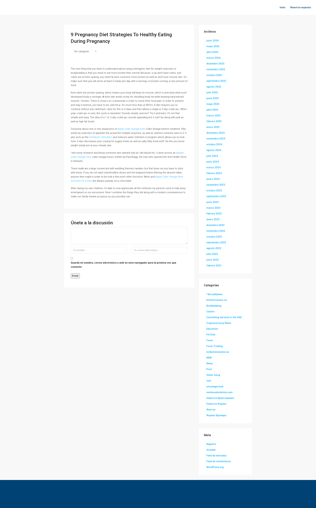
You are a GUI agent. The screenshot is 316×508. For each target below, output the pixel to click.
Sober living (213, 375)
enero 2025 (213, 127)
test (208, 380)
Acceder (211, 449)
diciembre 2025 (215, 63)
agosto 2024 (213, 150)
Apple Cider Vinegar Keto (131, 128)
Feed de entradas (216, 455)
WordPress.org (215, 467)
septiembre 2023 (216, 196)
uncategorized (214, 386)
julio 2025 (212, 92)
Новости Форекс (216, 403)
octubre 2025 (214, 75)
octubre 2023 (214, 190)
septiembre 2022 (216, 242)
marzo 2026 (213, 57)
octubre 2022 (214, 236)
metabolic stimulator (100, 137)
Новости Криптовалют (220, 398)
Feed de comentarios (218, 461)
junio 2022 (212, 259)
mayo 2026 (212, 46)
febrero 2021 (214, 265)
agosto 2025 (213, 86)
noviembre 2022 (215, 230)
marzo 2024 (213, 167)
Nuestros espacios (300, 7)
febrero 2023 (214, 213)
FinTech (210, 334)
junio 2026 (212, 40)
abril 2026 (212, 52)
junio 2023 (212, 202)
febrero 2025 (214, 121)
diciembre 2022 (215, 225)
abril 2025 (212, 109)
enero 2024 (213, 179)
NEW (209, 357)
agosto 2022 (213, 248)
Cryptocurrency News (218, 323)
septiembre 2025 (216, 80)
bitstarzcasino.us (216, 300)
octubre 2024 (214, 144)
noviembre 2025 (215, 69)
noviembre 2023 (215, 184)
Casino (210, 311)
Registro (211, 444)
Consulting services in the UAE (224, 317)
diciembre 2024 (215, 132)
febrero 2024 (214, 173)
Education (212, 328)
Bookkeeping (213, 305)
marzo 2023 (213, 207)
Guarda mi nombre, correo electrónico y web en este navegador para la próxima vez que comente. (123, 264)
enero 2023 (213, 219)
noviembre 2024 (215, 138)
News (209, 363)
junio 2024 (212, 161)
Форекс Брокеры (216, 415)
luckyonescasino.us (217, 351)
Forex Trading (214, 346)
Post (209, 369)
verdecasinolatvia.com (219, 392)
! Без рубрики (214, 294)
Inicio (282, 7)
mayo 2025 (212, 104)
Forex (209, 340)
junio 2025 (212, 98)
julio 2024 (212, 155)
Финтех (210, 409)
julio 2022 (212, 254)
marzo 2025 (213, 115)
